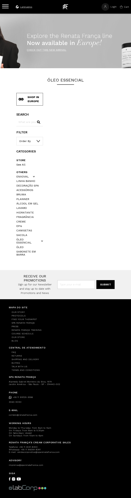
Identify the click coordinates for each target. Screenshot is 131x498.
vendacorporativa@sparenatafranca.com (38, 452)
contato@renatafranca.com (23, 415)
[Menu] (5, 6)
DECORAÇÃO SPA (27, 185)
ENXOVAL (22, 176)
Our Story (18, 312)
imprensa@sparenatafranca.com (26, 465)
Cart (126, 6)
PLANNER (22, 199)
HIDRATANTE (25, 212)
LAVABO (21, 208)
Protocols (19, 316)
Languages (26, 6)
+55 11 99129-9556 (23, 397)
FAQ (14, 352)
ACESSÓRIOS (24, 190)
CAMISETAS (24, 230)
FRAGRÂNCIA (25, 217)
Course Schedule (23, 333)
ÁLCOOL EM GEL (27, 203)
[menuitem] (67, 312)
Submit (105, 284)
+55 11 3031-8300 (28, 447)
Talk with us (19, 366)
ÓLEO (20, 247)
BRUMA (21, 194)
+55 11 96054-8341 (31, 449)
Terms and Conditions (26, 370)
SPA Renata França (23, 323)
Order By (25, 141)
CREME (21, 221)
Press (15, 326)
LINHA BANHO (25, 181)
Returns (17, 356)
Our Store (18, 337)
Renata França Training (26, 330)
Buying (16, 363)
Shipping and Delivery (25, 359)
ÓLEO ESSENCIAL (24, 241)
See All (20, 164)
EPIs (19, 226)
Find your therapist (24, 319)
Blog (15, 341)
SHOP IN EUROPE (33, 99)
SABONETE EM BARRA (26, 253)
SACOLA (21, 235)
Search (22, 114)
